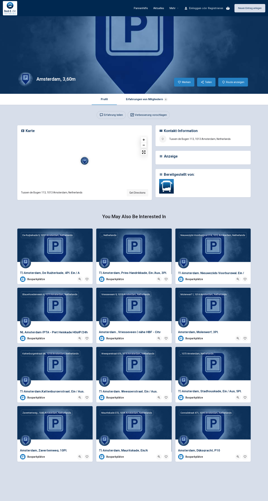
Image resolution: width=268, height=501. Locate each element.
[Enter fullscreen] (143, 152)
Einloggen (195, 8)
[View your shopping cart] (228, 8)
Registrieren (215, 8)
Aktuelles (158, 8)
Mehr (173, 8)
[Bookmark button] (87, 279)
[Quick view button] (80, 279)
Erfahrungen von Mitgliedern (146, 99)
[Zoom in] (143, 139)
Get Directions (137, 192)
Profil (104, 99)
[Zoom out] (143, 145)
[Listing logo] (25, 79)
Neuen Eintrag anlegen (250, 8)
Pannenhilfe (141, 8)
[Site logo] (10, 7)
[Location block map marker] (84, 161)
